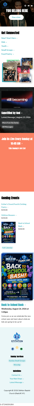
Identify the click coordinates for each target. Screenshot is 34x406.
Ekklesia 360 (17, 397)
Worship (17, 365)
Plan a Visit (16, 17)
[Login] (25, 6)
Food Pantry (6, 54)
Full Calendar (7, 248)
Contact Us (16, 375)
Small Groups (7, 50)
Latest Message (16, 382)
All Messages (7, 127)
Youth (4, 46)
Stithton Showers (8, 215)
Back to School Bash (12, 305)
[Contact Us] (28, 6)
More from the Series (10, 123)
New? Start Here (8, 38)
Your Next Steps (16, 379)
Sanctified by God (10, 113)
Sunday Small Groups (17, 361)
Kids (3, 42)
